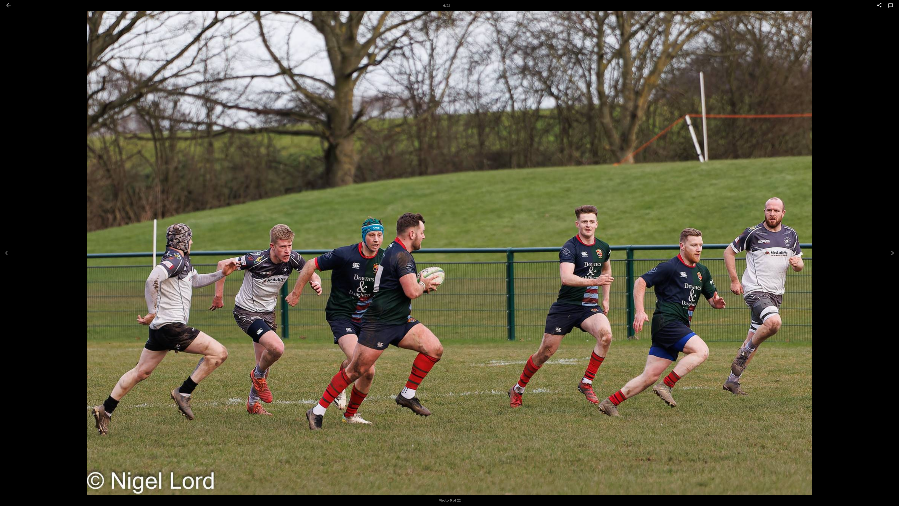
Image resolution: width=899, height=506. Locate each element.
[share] (879, 5)
